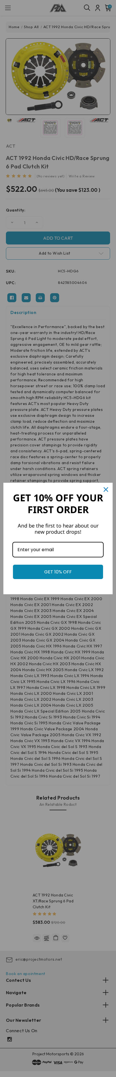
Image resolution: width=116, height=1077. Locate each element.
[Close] (106, 489)
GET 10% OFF (58, 572)
